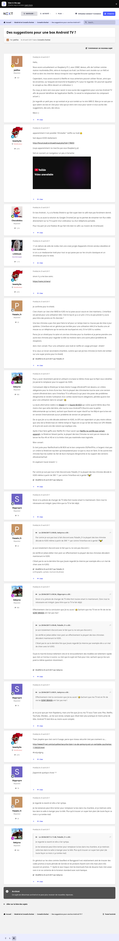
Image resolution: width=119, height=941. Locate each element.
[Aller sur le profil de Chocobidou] (17, 211)
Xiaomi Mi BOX (75, 405)
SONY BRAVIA (38, 613)
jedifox (15, 40)
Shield (61, 405)
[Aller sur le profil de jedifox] (8, 40)
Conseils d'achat (43, 40)
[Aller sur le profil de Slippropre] (17, 499)
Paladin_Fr (17, 314)
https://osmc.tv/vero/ (42, 281)
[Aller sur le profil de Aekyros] (17, 378)
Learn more (4, 4)
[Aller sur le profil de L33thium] (17, 245)
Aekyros (17, 387)
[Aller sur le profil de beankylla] (17, 132)
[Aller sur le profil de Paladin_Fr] (17, 305)
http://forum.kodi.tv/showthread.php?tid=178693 (53, 143)
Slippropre (17, 508)
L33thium (17, 254)
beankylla (17, 141)
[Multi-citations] (33, 120)
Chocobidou (17, 220)
